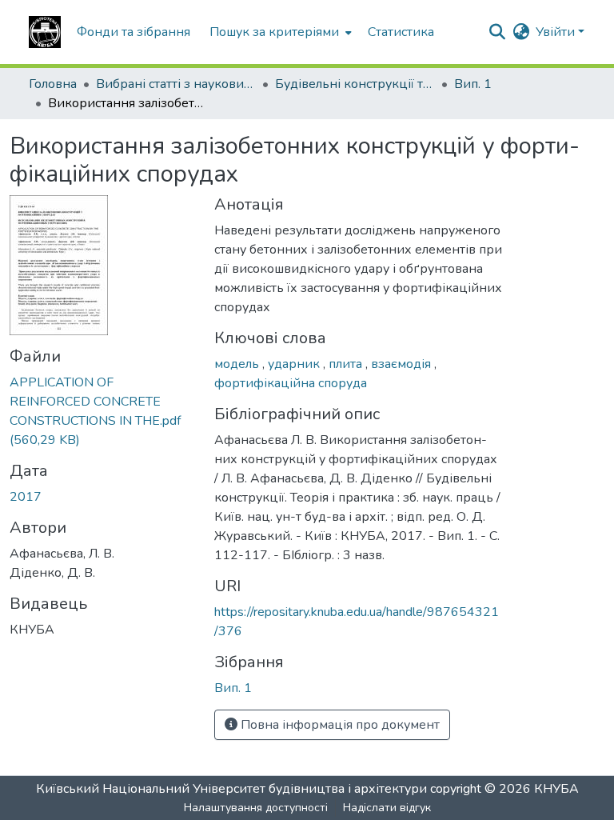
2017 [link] (26, 497)
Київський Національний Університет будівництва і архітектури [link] (231, 789)
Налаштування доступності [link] (256, 807)
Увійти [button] (557, 32)
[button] (45, 32)
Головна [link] (53, 84)
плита (347, 364)
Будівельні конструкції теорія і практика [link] (355, 84)
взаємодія (402, 364)
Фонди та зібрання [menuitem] (133, 32)
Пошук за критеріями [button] (274, 32)
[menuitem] (279, 32)
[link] (102, 411)
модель (238, 364)
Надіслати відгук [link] (387, 807)
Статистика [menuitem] (401, 32)
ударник (295, 364)
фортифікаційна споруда (290, 383)
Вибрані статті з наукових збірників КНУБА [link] (176, 84)
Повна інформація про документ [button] (338, 725)
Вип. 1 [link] (473, 84)
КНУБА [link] (556, 789)
